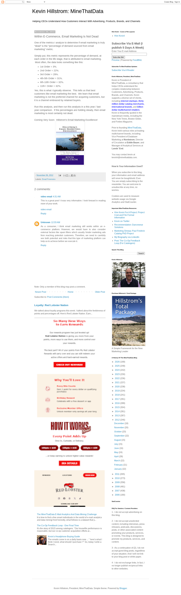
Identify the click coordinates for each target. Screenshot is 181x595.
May (116, 452)
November (119, 427)
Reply (43, 213)
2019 (117, 391)
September (119, 436)
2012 (117, 420)
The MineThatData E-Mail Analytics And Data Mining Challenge (67, 514)
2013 (117, 415)
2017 (117, 399)
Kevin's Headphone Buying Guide (64, 536)
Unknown (45, 222)
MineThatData (134, 128)
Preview (115, 60)
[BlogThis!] (67, 175)
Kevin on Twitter (121, 221)
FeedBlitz (137, 60)
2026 (117, 362)
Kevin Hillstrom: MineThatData (67, 11)
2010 (117, 478)
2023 (117, 374)
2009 (117, 482)
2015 (117, 407)
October (118, 431)
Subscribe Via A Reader (123, 70)
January (118, 469)
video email (46, 196)
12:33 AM (55, 222)
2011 (117, 474)
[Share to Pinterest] (74, 175)
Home (70, 292)
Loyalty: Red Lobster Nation (51, 305)
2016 (117, 403)
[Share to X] (69, 175)
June (116, 448)
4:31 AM (57, 196)
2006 (117, 495)
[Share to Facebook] (72, 175)
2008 (117, 486)
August (117, 440)
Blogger (123, 588)
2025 (117, 366)
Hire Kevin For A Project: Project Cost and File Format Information (129, 215)
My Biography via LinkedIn (126, 237)
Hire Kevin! (119, 36)
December (119, 423)
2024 (117, 370)
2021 (117, 382)
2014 (117, 411)
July (116, 444)
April (116, 456)
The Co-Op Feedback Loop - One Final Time (58, 525)
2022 (117, 378)
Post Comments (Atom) (58, 297)
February (118, 465)
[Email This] (64, 175)
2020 (117, 386)
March (117, 460)
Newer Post (40, 292)
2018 (117, 395)
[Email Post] (59, 175)
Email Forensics (48, 179)
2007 (117, 491)
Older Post (100, 292)
